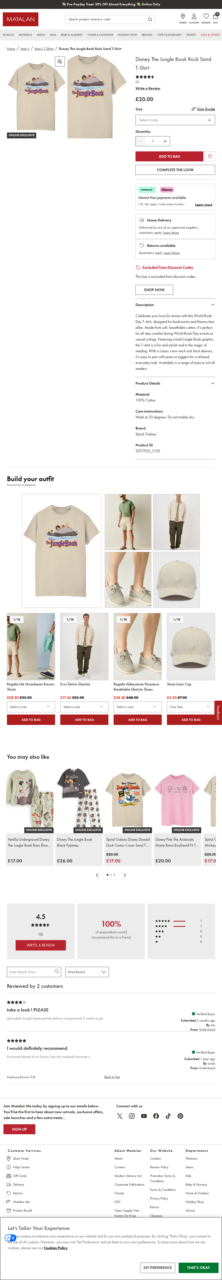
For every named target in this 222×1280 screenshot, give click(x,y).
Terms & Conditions (163, 1190)
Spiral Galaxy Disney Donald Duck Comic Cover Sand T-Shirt (128, 842)
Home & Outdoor (197, 1193)
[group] (15, 860)
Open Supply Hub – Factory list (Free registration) (128, 1215)
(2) (137, 82)
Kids (188, 1176)
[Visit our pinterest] (180, 1116)
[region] (111, 1248)
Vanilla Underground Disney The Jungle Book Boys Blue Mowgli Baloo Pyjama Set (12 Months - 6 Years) (28, 842)
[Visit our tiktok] (168, 1116)
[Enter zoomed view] (60, 62)
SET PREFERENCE (157, 1267)
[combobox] (175, 120)
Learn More (171, 233)
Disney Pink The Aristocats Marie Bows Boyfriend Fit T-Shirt (176, 842)
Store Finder (21, 1158)
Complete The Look (175, 169)
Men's (25, 49)
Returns (18, 1193)
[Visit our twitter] (119, 1116)
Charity (119, 1193)
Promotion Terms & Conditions (162, 1178)
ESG (117, 1202)
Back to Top (112, 1077)
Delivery (18, 1184)
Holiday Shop (195, 1202)
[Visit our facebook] (156, 1116)
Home (11, 49)
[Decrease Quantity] (140, 141)
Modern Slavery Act (128, 1176)
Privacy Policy (159, 1198)
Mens (189, 1167)
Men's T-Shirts (44, 49)
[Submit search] (150, 19)
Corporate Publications (129, 1184)
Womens (192, 1158)
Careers (119, 1167)
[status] (152, 141)
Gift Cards (20, 1176)
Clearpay (156, 1216)
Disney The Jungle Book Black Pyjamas (74, 842)
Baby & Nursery (196, 1184)
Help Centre (21, 1167)
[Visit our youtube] (143, 1116)
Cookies (155, 1158)
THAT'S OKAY (198, 1267)
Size (138, 109)
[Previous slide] (97, 874)
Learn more (203, 205)
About (118, 1158)
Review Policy (159, 1167)
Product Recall (22, 1210)
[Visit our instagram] (131, 1116)
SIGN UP (19, 1129)
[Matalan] (20, 19)
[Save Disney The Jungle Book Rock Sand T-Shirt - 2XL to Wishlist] (210, 156)
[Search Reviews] (57, 972)
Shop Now (154, 289)
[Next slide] (125, 874)
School (190, 1210)
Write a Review (147, 88)
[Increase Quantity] (165, 141)
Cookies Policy (56, 1248)
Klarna (154, 1207)
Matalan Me (21, 1202)
